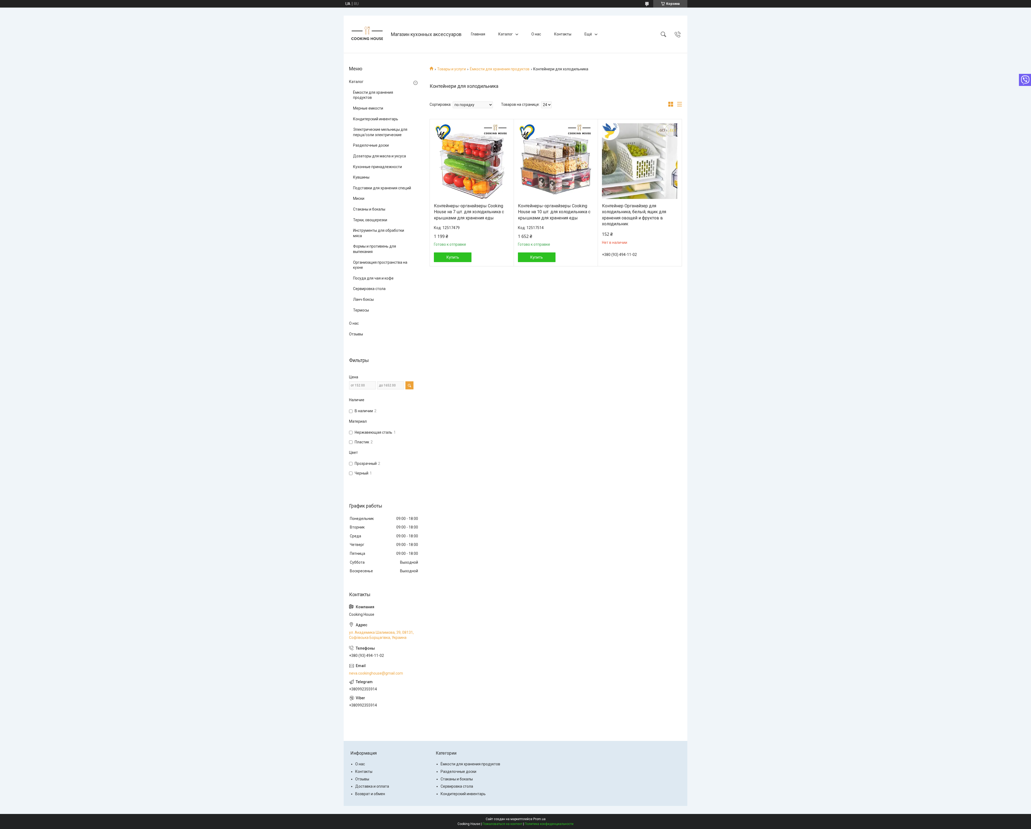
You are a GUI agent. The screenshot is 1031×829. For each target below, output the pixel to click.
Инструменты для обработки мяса (378, 233)
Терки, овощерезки (370, 220)
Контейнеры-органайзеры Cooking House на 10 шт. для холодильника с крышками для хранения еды (554, 211)
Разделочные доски (371, 145)
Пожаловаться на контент (502, 824)
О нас (536, 34)
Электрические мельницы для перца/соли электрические (380, 132)
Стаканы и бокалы (369, 209)
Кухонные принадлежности (377, 167)
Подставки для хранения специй (382, 188)
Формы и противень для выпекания (374, 249)
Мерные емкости (368, 108)
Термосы (361, 310)
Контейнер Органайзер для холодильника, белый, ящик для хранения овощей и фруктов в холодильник (634, 214)
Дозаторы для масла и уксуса (379, 156)
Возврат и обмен (370, 794)
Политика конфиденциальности (549, 824)
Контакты (562, 34)
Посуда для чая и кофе (373, 278)
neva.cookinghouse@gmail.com (376, 673)
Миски (358, 198)
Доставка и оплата (372, 786)
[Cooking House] (368, 34)
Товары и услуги (451, 69)
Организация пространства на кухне (380, 265)
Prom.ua (539, 819)
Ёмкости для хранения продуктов (499, 69)
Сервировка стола (369, 289)
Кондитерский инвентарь (375, 119)
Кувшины (361, 177)
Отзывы (356, 334)
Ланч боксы (363, 299)
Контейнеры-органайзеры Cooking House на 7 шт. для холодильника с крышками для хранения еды (469, 211)
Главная (478, 34)
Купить (452, 257)
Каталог (505, 34)
